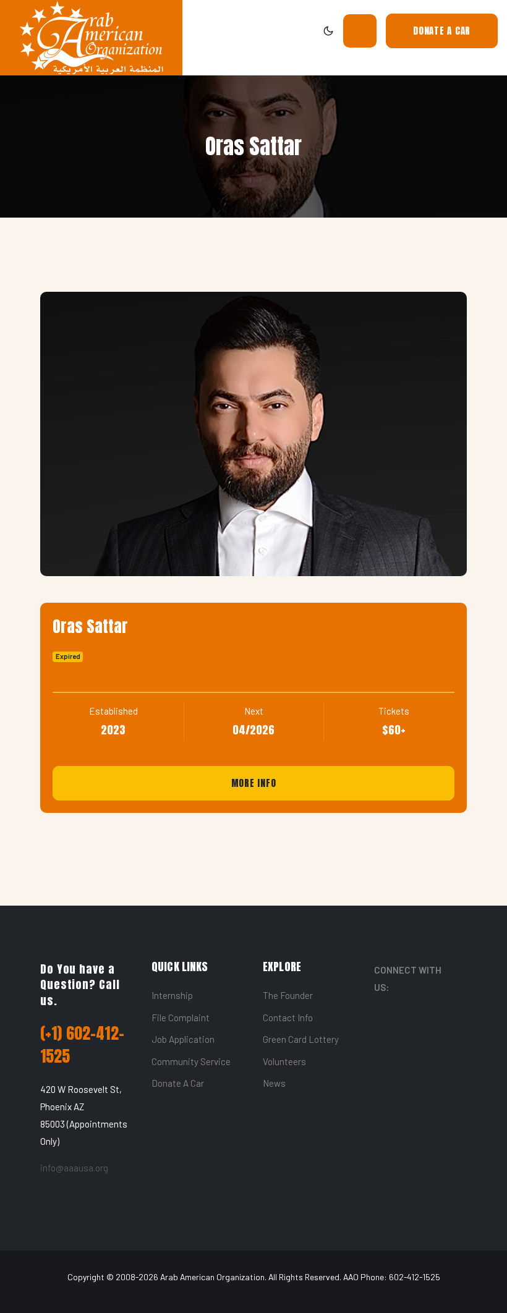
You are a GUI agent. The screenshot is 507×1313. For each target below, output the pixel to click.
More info (253, 783)
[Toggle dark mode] (328, 31)
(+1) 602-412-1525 (82, 1045)
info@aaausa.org (74, 1167)
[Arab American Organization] (91, 37)
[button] (360, 31)
